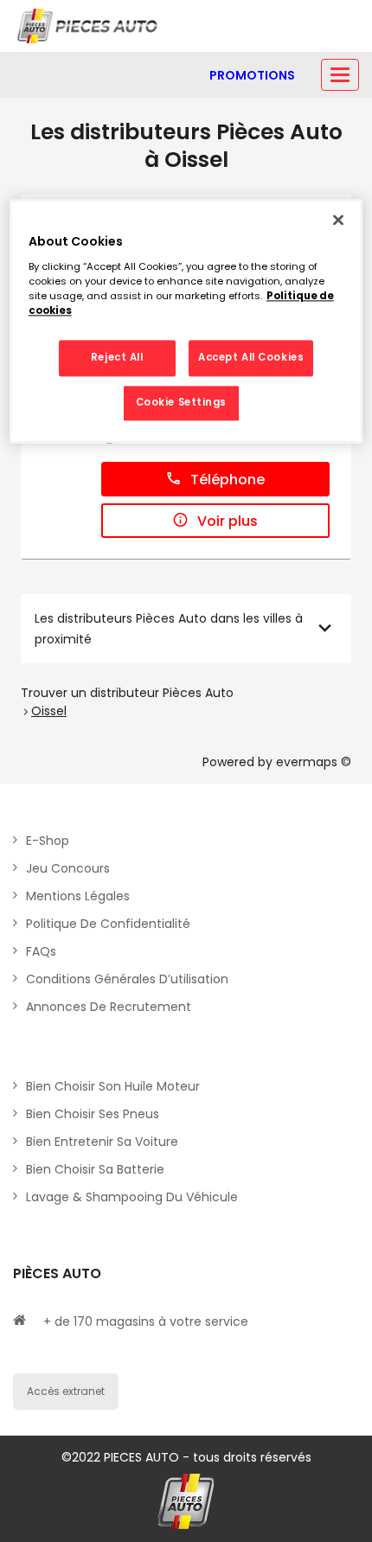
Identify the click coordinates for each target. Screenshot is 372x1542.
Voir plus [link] (227, 521)
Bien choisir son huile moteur (113, 1086)
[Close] (338, 221)
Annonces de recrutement (108, 1006)
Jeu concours (68, 868)
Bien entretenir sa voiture (102, 1141)
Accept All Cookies (251, 358)
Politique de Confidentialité (108, 923)
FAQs (41, 951)
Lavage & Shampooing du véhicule (132, 1197)
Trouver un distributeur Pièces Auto (127, 692)
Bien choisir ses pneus (92, 1114)
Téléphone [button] (227, 479)
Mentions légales (78, 896)
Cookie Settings (182, 403)
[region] (186, 322)
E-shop (47, 840)
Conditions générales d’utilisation (127, 979)
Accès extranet (66, 1391)
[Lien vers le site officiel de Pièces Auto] (89, 26)
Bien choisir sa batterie (95, 1169)
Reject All (117, 358)
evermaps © (313, 762)
